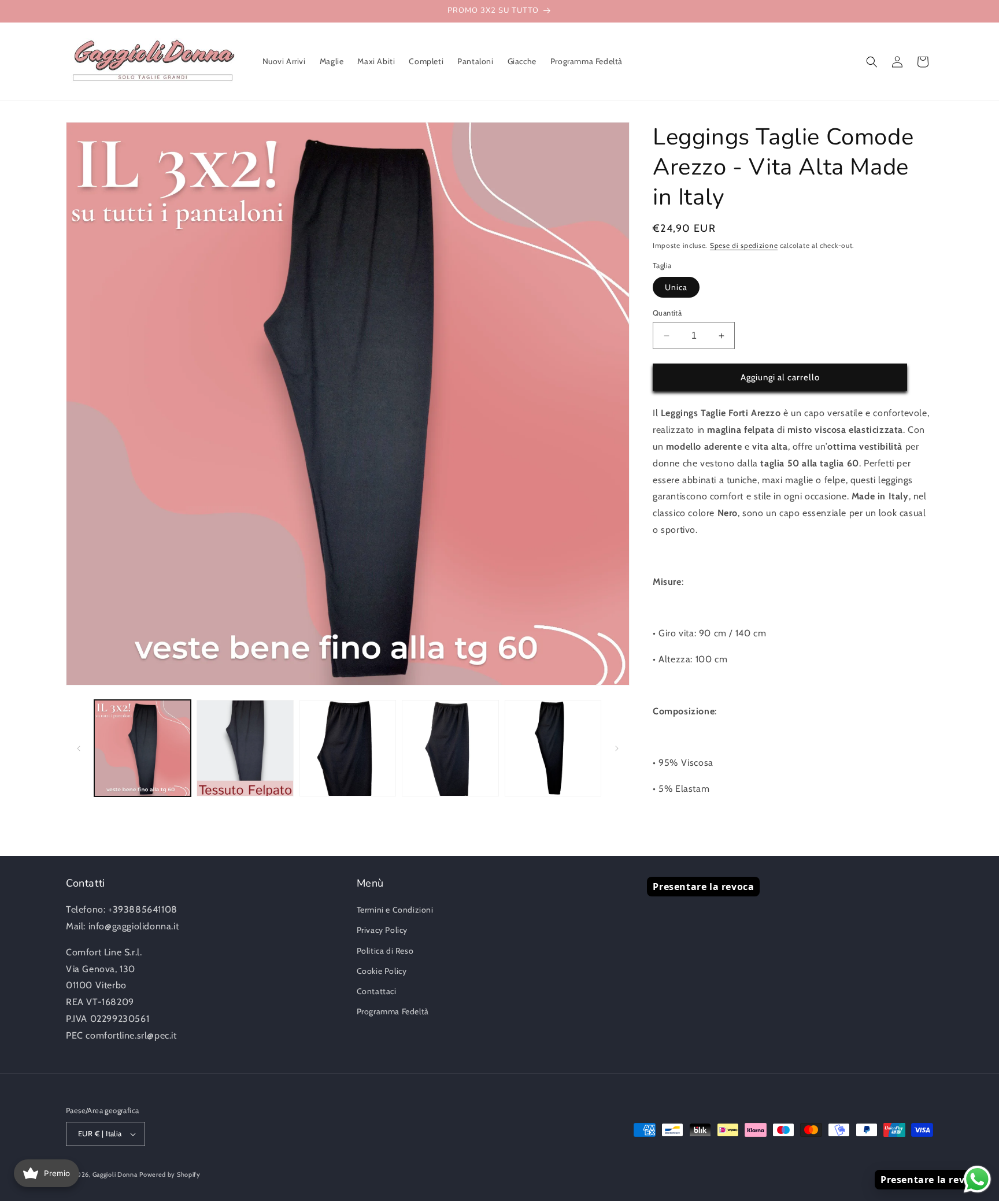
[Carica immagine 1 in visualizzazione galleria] (142, 748)
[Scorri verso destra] (617, 748)
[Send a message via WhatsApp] (977, 1179)
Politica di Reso (385, 951)
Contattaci (377, 991)
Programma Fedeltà (393, 1011)
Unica (676, 287)
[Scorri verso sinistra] (78, 748)
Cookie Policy (382, 971)
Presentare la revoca (703, 886)
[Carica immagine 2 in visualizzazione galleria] (245, 748)
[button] (872, 62)
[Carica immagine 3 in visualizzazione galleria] (347, 748)
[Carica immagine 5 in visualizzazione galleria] (553, 748)
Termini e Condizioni (395, 910)
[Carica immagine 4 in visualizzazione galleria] (450, 748)
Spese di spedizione (744, 245)
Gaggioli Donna (115, 1174)
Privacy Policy (382, 930)
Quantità (667, 312)
